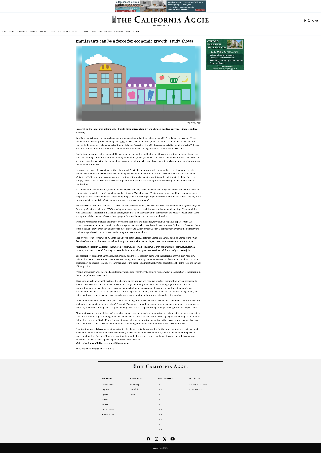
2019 (160, 414)
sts (168, 145)
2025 (160, 384)
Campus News (107, 384)
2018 (160, 419)
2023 (160, 394)
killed (122, 141)
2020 (160, 409)
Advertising (134, 384)
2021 (160, 404)
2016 (160, 429)
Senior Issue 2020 (196, 389)
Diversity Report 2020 (198, 384)
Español (105, 404)
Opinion (105, 394)
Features (105, 399)
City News (106, 389)
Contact (133, 394)
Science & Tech (108, 414)
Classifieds (134, 389)
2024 (160, 389)
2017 (160, 424)
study (141, 145)
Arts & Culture (108, 409)
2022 (160, 399)
